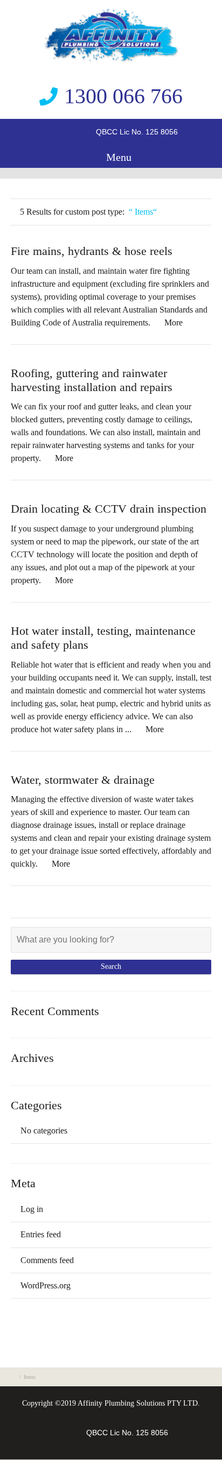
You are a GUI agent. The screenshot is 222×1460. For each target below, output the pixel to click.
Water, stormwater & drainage (83, 779)
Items (30, 1377)
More (173, 322)
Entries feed (40, 1234)
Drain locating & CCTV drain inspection (108, 508)
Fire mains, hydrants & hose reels (91, 251)
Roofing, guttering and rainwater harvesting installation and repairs (91, 380)
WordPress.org (45, 1285)
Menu (117, 157)
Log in (31, 1209)
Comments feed (47, 1260)
